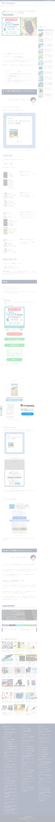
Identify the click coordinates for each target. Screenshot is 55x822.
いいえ (27, 416)
